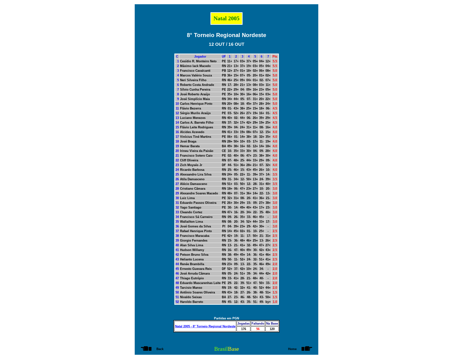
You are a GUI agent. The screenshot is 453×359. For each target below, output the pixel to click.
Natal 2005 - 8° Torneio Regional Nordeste (205, 326)
